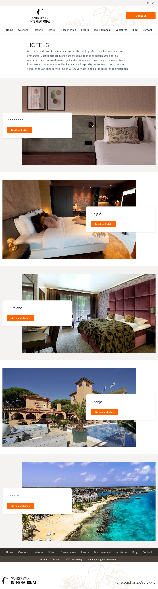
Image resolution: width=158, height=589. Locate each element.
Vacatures (121, 30)
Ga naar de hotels (20, 317)
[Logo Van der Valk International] (40, 16)
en (153, 2)
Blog (135, 30)
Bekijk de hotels (19, 130)
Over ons (23, 30)
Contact (140, 15)
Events (85, 30)
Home (9, 30)
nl (148, 2)
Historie (38, 30)
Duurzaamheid (102, 30)
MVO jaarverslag (74, 559)
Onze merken (68, 30)
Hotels (52, 30)
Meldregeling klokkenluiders (103, 559)
